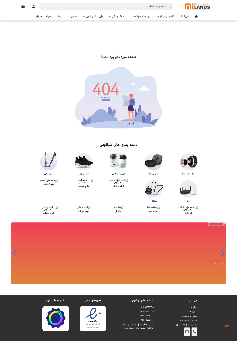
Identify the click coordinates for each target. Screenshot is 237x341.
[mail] (187, 331)
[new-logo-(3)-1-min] (197, 2)
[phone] (194, 331)
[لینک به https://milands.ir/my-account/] (33, 6)
